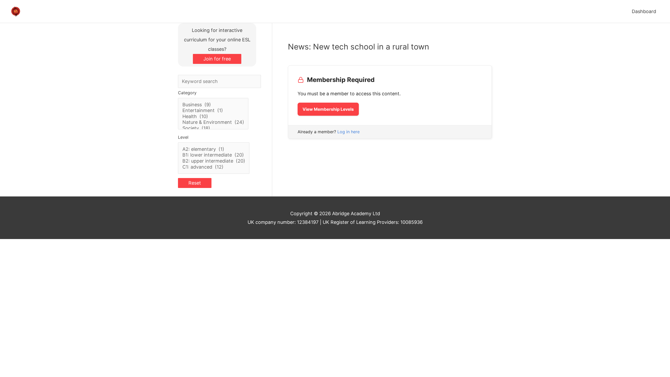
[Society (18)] (213, 128)
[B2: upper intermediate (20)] (214, 161)
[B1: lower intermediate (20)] (214, 155)
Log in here (348, 131)
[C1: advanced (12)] (214, 167)
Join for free (217, 59)
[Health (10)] (213, 117)
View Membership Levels (328, 109)
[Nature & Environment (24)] (213, 122)
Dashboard (644, 11)
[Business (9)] (213, 105)
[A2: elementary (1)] (214, 149)
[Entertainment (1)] (213, 111)
